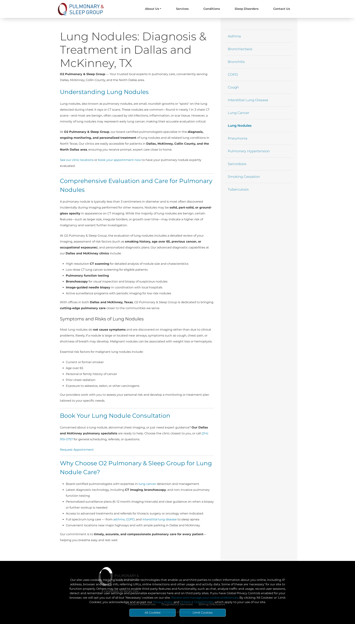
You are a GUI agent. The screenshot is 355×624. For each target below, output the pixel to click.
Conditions (211, 9)
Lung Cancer (238, 113)
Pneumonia (237, 138)
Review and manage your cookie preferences (204, 597)
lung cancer (147, 484)
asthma (119, 519)
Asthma (234, 36)
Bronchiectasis (240, 49)
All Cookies (152, 612)
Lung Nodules (239, 126)
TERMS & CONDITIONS (196, 602)
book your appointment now (119, 160)
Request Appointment (77, 449)
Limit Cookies (203, 612)
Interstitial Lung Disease (248, 100)
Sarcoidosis (237, 164)
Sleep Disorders (246, 9)
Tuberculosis (238, 189)
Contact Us (281, 9)
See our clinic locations (77, 160)
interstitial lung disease (159, 519)
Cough (233, 87)
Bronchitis (236, 62)
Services (182, 9)
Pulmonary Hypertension (249, 151)
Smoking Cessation (244, 177)
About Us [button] (152, 9)
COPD (130, 519)
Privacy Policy (163, 602)
